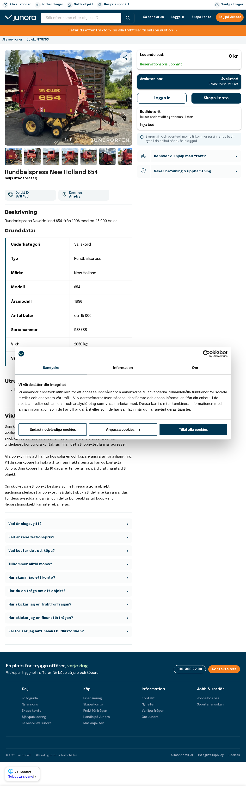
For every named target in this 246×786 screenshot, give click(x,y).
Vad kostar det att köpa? (31, 551)
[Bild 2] (32, 156)
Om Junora (150, 717)
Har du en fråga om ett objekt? (36, 591)
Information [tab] (123, 368)
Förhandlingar (52, 4)
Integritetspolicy (211, 755)
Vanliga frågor (232, 4)
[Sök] (127, 18)
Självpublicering (34, 717)
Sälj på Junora (229, 17)
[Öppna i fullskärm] (126, 139)
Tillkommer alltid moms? (30, 564)
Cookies (234, 755)
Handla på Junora (96, 717)
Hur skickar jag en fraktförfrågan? (39, 604)
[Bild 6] (107, 156)
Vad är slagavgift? (25, 524)
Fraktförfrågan (95, 710)
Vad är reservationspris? (31, 537)
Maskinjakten (93, 723)
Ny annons (30, 704)
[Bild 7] (126, 156)
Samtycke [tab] (51, 368)
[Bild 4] (70, 156)
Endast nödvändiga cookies (53, 429)
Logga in (177, 17)
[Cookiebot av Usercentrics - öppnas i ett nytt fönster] (206, 353)
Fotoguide (30, 698)
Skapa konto (201, 17)
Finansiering (92, 698)
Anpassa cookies (120, 429)
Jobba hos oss (208, 698)
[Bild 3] (51, 156)
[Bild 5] (88, 156)
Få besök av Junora (36, 723)
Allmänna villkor (182, 755)
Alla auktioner (20, 4)
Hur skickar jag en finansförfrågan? (40, 618)
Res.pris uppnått (116, 4)
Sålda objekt (83, 4)
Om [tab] (195, 368)
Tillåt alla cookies (193, 429)
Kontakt (148, 698)
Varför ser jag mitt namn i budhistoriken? (46, 631)
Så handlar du (153, 17)
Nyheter (148, 704)
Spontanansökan (210, 704)
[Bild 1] (13, 156)
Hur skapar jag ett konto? (31, 577)
